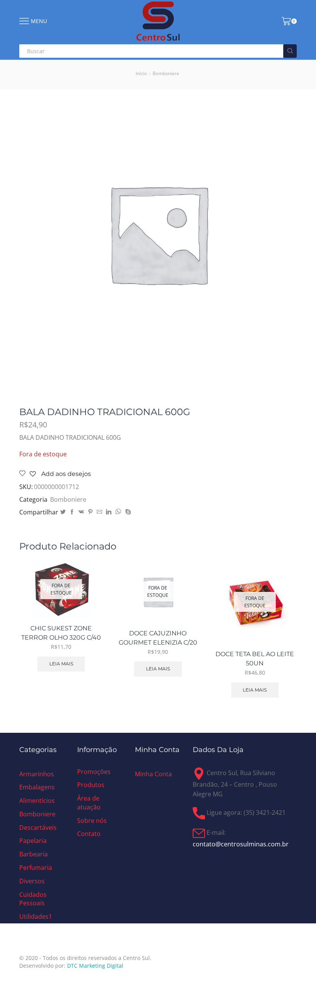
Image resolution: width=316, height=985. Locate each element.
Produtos (90, 785)
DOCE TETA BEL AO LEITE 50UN (254, 658)
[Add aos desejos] (88, 601)
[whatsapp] (118, 512)
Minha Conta (153, 774)
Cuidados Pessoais (33, 899)
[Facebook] (72, 512)
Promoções (94, 771)
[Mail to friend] (99, 512)
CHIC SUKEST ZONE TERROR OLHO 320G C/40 (61, 633)
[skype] (127, 512)
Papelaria (33, 840)
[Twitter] (62, 512)
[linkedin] (108, 512)
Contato (89, 833)
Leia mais (61, 664)
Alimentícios (37, 800)
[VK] (81, 512)
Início (141, 73)
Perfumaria (35, 867)
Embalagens (37, 787)
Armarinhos (36, 774)
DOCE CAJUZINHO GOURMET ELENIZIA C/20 (158, 638)
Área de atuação (89, 802)
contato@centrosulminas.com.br (241, 844)
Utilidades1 (35, 916)
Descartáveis (38, 827)
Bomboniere (166, 73)
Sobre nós (92, 820)
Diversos (32, 881)
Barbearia (33, 854)
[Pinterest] (90, 512)
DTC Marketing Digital (95, 965)
